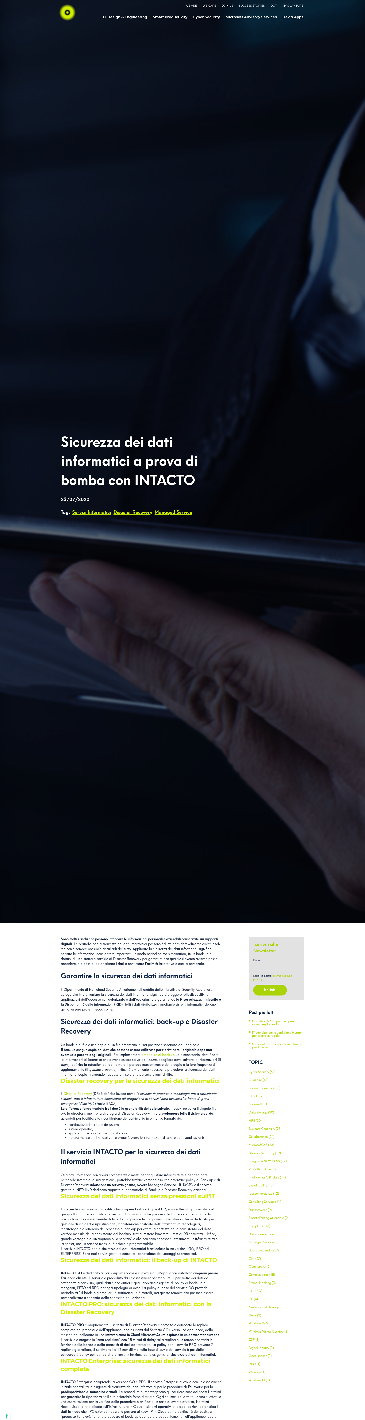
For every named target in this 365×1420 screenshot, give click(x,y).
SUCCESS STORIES (252, 5)
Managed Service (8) (263, 1242)
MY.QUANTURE (292, 5)
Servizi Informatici (91, 512)
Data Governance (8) (263, 1234)
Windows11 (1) (259, 1380)
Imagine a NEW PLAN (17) (268, 1161)
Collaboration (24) (261, 1137)
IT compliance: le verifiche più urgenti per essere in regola (278, 1034)
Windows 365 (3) (260, 1323)
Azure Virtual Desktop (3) (266, 1307)
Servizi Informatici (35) (264, 1088)
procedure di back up (158, 1055)
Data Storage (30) (261, 1112)
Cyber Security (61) (262, 1072)
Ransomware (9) (260, 1210)
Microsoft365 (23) (261, 1145)
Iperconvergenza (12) (264, 1193)
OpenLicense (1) (260, 1356)
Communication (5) (262, 1275)
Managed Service (173, 512)
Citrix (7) (255, 1258)
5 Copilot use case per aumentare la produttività (277, 1045)
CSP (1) (254, 1340)
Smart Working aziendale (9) (269, 1218)
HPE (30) (255, 1120)
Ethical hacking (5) (262, 1283)
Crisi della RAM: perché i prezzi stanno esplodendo (274, 1023)
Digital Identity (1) (261, 1348)
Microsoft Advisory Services (251, 17)
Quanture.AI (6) (259, 1266)
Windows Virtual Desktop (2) (268, 1331)
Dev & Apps (292, 17)
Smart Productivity (170, 17)
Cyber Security (206, 17)
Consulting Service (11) (265, 1202)
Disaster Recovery (132, 512)
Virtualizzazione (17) (263, 1169)
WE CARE (209, 5)
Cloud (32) (256, 1096)
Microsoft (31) (258, 1104)
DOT (274, 5)
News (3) (255, 1315)
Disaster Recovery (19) (265, 1153)
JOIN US (227, 5)
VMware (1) (257, 1372)
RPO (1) (254, 1364)
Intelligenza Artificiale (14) (267, 1177)
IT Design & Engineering (125, 17)
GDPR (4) (255, 1291)
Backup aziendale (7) (264, 1250)
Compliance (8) (259, 1226)
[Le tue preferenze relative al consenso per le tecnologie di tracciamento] (6, 1416)
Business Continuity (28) (265, 1129)
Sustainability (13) (261, 1185)
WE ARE (191, 5)
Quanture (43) (258, 1080)
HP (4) (253, 1299)
